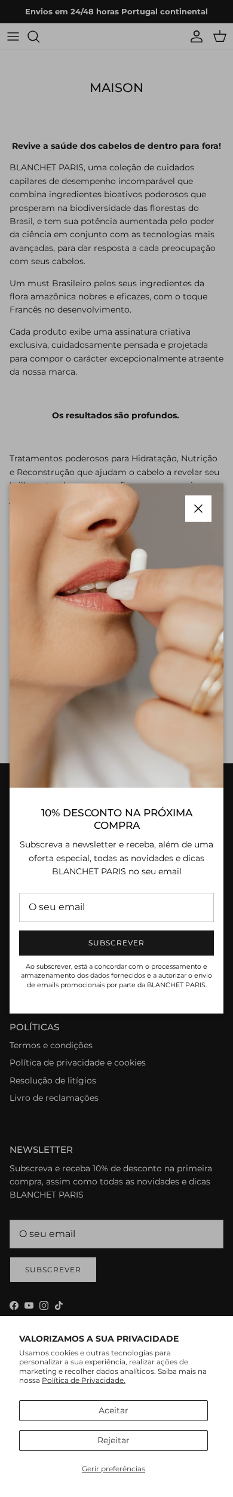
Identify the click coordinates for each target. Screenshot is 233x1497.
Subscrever (116, 942)
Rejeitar (113, 1440)
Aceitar (113, 1410)
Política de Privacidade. (83, 1380)
